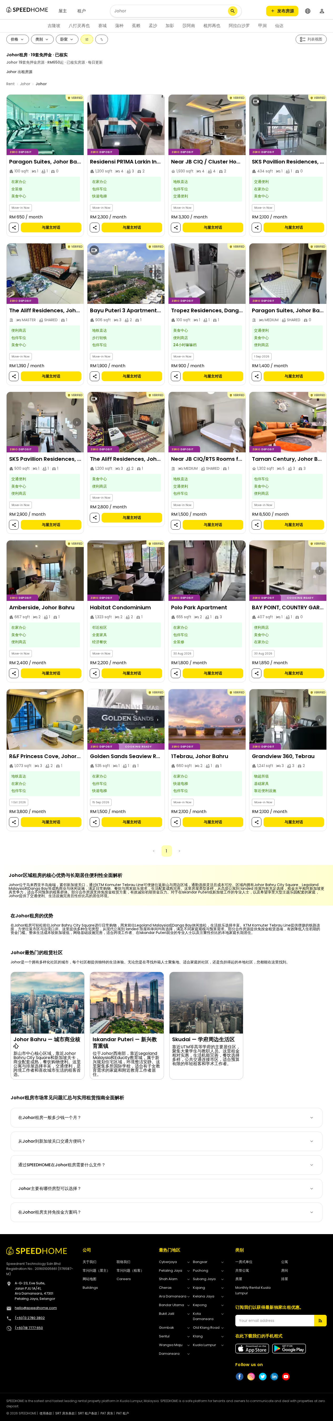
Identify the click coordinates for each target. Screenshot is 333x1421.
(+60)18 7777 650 (29, 1327)
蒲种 (119, 26)
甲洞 (262, 26)
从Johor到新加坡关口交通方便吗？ (52, 1141)
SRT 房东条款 (65, 1413)
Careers (124, 1278)
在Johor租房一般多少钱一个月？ (49, 1118)
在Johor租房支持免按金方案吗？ (49, 1212)
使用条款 (45, 1413)
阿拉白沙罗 (239, 26)
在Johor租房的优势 (32, 915)
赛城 (102, 26)
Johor (25, 83)
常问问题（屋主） (96, 1270)
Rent (10, 83)
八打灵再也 (79, 26)
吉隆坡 (54, 26)
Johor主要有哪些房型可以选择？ (49, 1188)
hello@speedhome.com (36, 1307)
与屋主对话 (51, 227)
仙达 (279, 26)
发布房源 (285, 11)
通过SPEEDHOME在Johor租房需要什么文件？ (62, 1165)
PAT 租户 (122, 1413)
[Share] (14, 228)
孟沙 (153, 26)
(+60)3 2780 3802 (30, 1317)
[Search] (232, 11)
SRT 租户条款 (87, 1413)
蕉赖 (136, 26)
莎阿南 (188, 26)
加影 (170, 26)
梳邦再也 (211, 26)
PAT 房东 (107, 1413)
